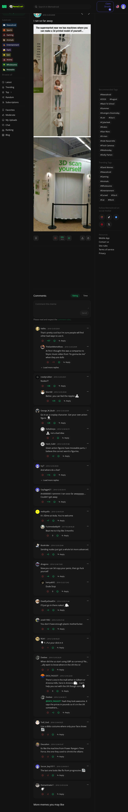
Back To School (108, 103)
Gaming (8, 35)
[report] (82, 238)
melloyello (45, 511)
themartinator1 (47, 785)
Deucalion (45, 744)
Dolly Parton (107, 155)
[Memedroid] (4, 6)
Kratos (104, 127)
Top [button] (8, 92)
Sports (7, 30)
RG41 (43, 638)
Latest (9, 82)
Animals (8, 40)
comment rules (64, 319)
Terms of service (106, 249)
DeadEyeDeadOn (48, 601)
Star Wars (106, 131)
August (114, 99)
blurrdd (49, 392)
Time (85, 295)
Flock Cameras (108, 145)
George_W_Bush (47, 410)
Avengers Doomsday (111, 113)
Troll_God (44, 722)
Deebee (44, 657)
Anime (7, 59)
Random (10, 97)
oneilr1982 (45, 620)
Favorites (10, 109)
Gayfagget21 (46, 489)
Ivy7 (42, 466)
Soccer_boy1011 (47, 766)
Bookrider (45, 545)
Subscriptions (12, 102)
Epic (6, 54)
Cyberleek (106, 122)
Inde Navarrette (108, 141)
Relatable (8, 69)
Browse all (7, 74)
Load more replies (51, 367)
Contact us (104, 241)
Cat (103, 200)
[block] (88, 238)
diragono (44, 564)
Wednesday (107, 150)
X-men (104, 136)
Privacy (102, 253)
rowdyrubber (46, 377)
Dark (7, 50)
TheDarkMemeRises (54, 346)
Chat (8, 125)
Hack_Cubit (50, 444)
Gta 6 (112, 117)
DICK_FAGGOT (52, 675)
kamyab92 (50, 582)
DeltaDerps (50, 429)
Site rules (103, 245)
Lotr (103, 117)
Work (111, 200)
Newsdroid (9, 25)
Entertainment (11, 45)
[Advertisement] (110, 47)
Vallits (43, 328)
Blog (8, 134)
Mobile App (104, 238)
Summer (105, 108)
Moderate (10, 114)
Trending (10, 87)
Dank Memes (107, 167)
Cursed (105, 195)
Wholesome (10, 64)
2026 (104, 99)
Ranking (9, 129)
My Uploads (11, 119)
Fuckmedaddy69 (53, 526)
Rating (75, 295)
